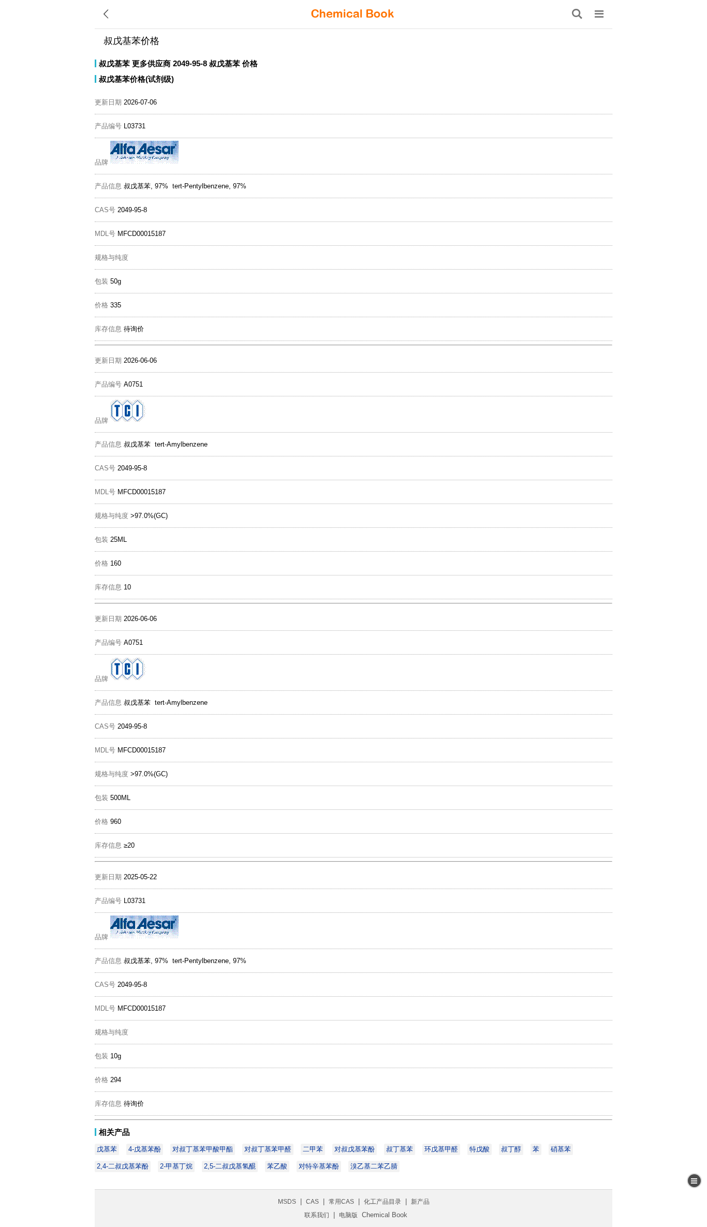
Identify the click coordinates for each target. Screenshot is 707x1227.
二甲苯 (313, 1149)
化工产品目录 (382, 1201)
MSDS (287, 1201)
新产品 (420, 1201)
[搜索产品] (577, 14)
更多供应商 (151, 63)
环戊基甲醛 (441, 1149)
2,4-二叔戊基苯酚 (123, 1166)
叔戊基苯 (114, 63)
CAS (312, 1201)
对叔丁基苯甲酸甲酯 (202, 1149)
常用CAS (341, 1201)
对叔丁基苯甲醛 (267, 1149)
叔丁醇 (511, 1149)
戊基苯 (107, 1149)
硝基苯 (561, 1149)
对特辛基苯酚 (319, 1166)
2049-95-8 (190, 63)
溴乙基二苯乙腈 (373, 1166)
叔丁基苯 (399, 1149)
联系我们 (316, 1215)
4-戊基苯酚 (144, 1149)
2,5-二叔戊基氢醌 (230, 1166)
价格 (250, 63)
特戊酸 (479, 1149)
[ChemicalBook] (352, 14)
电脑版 (348, 1215)
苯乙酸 (277, 1166)
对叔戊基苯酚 (354, 1149)
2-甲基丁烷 (176, 1166)
